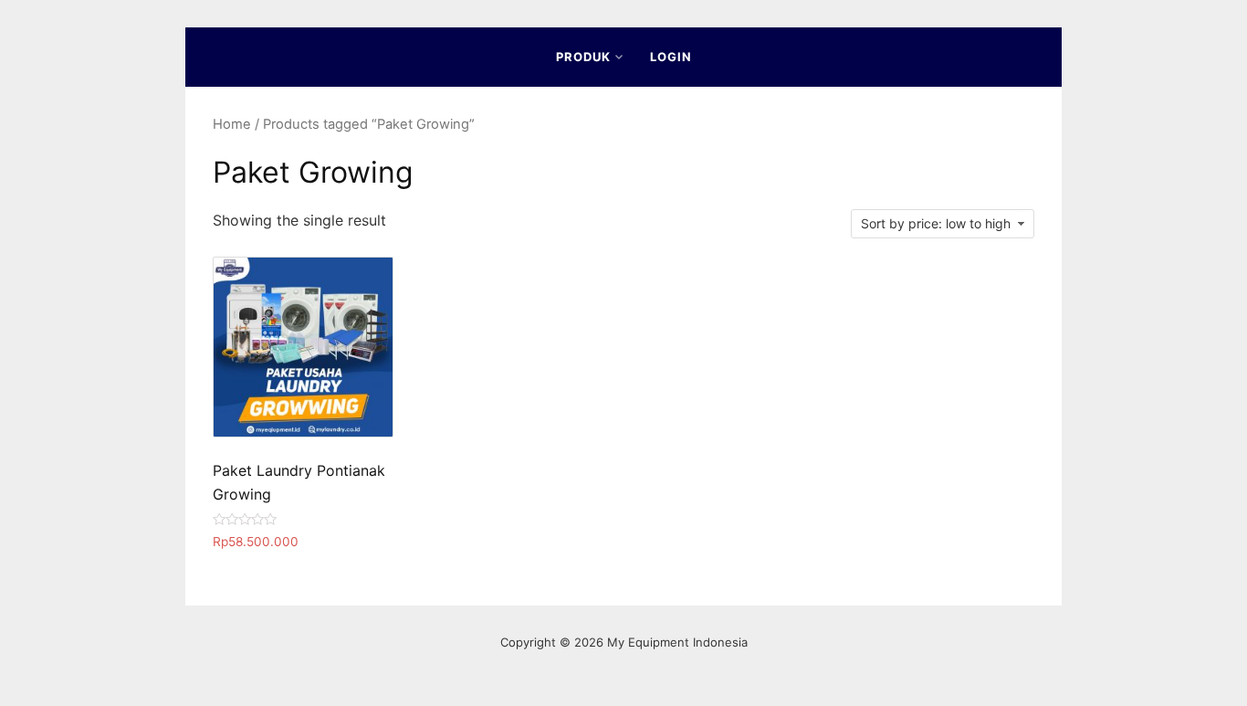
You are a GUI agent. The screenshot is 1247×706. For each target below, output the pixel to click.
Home (232, 124)
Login (671, 56)
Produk (583, 56)
